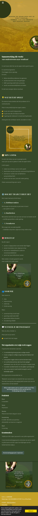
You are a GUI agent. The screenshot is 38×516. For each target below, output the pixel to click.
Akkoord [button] (30, 511)
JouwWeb (9, 504)
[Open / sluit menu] (3, 2)
